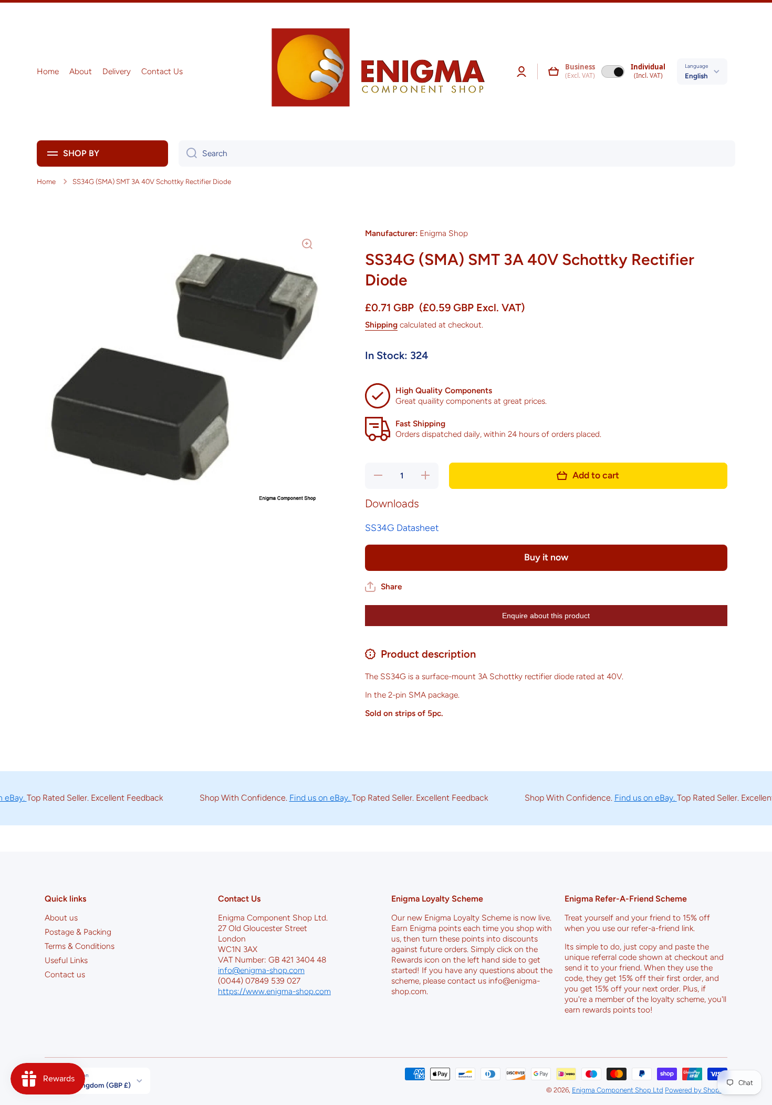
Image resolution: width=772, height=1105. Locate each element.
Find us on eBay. (303, 798)
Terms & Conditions (79, 946)
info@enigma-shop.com (261, 970)
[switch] (612, 71)
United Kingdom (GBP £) (92, 1085)
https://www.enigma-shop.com (274, 991)
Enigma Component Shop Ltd (617, 1090)
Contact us (65, 974)
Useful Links (66, 960)
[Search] (188, 153)
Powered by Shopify (696, 1090)
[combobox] (457, 153)
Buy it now (546, 556)
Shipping (381, 325)
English (696, 75)
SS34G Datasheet (402, 527)
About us (61, 918)
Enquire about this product (546, 615)
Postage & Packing (78, 932)
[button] (553, 71)
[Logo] (374, 71)
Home (46, 181)
